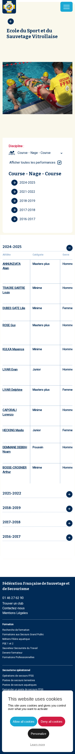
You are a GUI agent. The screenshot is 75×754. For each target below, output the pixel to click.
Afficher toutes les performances (32, 162)
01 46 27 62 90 (13, 598)
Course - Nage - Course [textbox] (34, 153)
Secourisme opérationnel (16, 670)
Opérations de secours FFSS (18, 675)
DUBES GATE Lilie (14, 308)
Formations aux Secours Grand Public (23, 634)
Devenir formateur (12, 652)
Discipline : (16, 146)
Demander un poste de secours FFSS (22, 689)
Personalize (38, 733)
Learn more (37, 744)
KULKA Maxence (13, 349)
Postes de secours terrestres (18, 680)
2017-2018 (27, 210)
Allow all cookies (23, 721)
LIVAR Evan (10, 369)
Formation (8, 624)
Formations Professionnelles (18, 657)
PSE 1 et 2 (7, 643)
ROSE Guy (9, 325)
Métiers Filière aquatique (16, 639)
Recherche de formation (15, 630)
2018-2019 (27, 201)
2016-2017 (27, 219)
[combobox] (41, 152)
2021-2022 (27, 192)
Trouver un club (12, 603)
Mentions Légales (15, 613)
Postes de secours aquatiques (19, 685)
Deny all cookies (51, 721)
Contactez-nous (13, 608)
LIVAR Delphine (12, 389)
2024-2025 (27, 182)
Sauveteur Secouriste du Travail (20, 648)
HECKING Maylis (13, 430)
